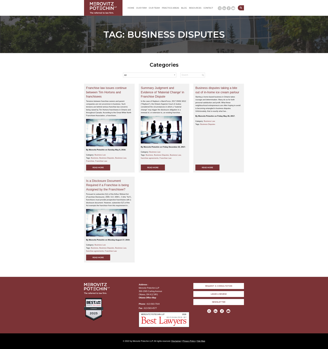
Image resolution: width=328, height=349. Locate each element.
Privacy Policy (189, 341)
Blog (184, 8)
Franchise (90, 161)
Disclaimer (176, 341)
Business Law (100, 155)
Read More (98, 167)
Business (95, 158)
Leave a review (219, 294)
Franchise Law (101, 161)
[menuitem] (131, 8)
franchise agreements (150, 158)
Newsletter (218, 302)
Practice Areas (170, 8)
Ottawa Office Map (147, 298)
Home (131, 8)
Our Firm (141, 8)
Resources (195, 8)
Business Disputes (107, 158)
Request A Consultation (218, 286)
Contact (208, 8)
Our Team (154, 8)
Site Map (201, 341)
